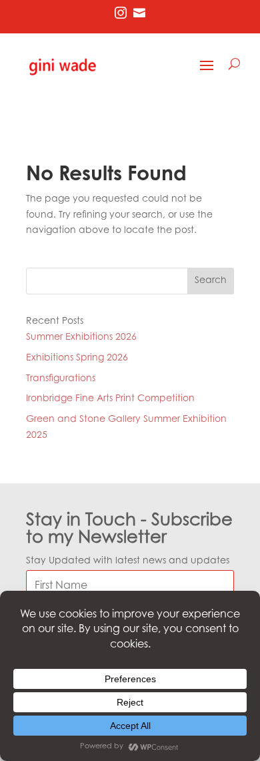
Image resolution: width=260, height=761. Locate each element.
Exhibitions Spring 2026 (77, 358)
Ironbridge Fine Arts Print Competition (110, 399)
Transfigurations (60, 379)
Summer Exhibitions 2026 (81, 337)
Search (211, 281)
